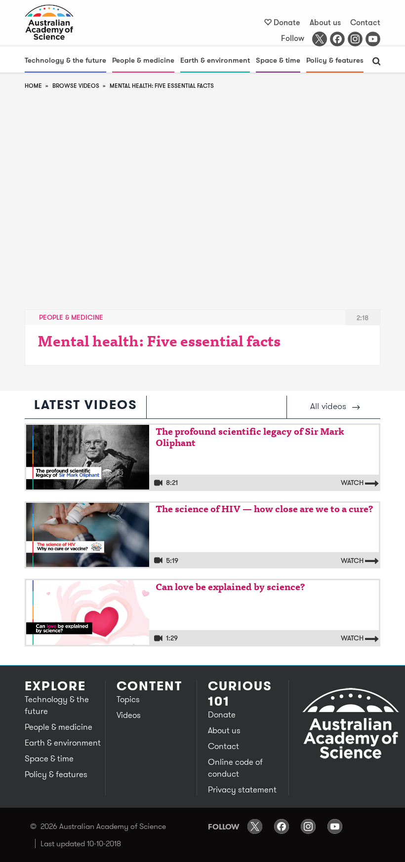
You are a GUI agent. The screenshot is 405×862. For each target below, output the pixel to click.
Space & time (278, 60)
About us (325, 22)
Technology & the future (65, 60)
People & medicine (143, 60)
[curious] (49, 22)
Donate (287, 22)
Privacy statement (242, 789)
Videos (129, 715)
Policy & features (335, 60)
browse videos (75, 85)
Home (33, 85)
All (328, 406)
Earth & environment (215, 60)
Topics (128, 699)
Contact (365, 22)
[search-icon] (376, 61)
